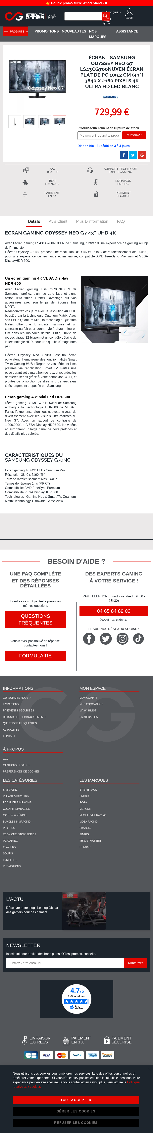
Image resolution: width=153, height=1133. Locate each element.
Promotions (12, 866)
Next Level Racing (92, 815)
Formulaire (35, 655)
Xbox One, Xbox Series (19, 834)
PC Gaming (10, 840)
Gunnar (84, 847)
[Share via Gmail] (142, 155)
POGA (83, 802)
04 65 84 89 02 (113, 611)
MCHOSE (85, 808)
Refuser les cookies (76, 1122)
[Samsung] (111, 97)
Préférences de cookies (21, 771)
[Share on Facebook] (124, 155)
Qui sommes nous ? (16, 697)
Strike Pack (88, 789)
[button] (14, 121)
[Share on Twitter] (133, 155)
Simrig (84, 834)
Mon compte (88, 697)
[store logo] (30, 16)
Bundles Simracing (17, 821)
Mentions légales (16, 765)
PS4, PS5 (9, 828)
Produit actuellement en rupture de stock (108, 128)
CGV (6, 758)
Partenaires (88, 716)
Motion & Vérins (14, 815)
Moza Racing (88, 821)
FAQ (121, 221)
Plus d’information (92, 221)
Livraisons (11, 704)
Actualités (11, 729)
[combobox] (83, 16)
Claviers (9, 847)
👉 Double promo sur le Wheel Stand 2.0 (76, 3)
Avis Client (58, 221)
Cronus (84, 796)
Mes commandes (91, 704)
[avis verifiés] (76, 998)
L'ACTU (15, 899)
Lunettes (10, 859)
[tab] (34, 221)
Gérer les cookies (76, 1111)
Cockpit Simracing (16, 808)
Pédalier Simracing (17, 802)
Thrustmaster (90, 840)
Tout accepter (76, 1100)
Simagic (85, 828)
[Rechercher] (106, 16)
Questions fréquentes (36, 619)
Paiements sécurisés (18, 710)
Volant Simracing (16, 796)
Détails (34, 221)
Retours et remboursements (24, 716)
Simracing (10, 789)
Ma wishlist (87, 710)
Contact (9, 736)
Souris (8, 853)
